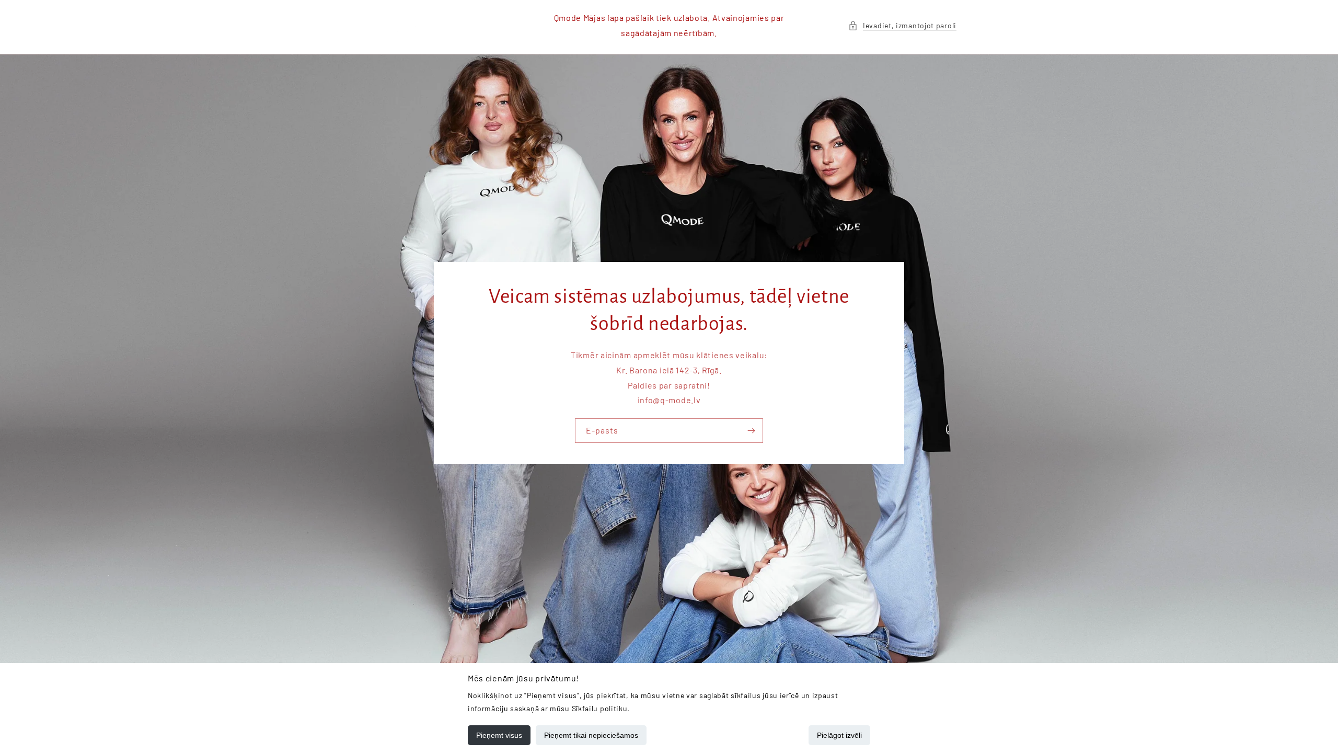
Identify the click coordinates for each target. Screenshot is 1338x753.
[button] (902, 25)
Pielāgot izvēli (839, 735)
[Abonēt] (751, 430)
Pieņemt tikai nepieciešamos (591, 735)
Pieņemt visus (499, 735)
